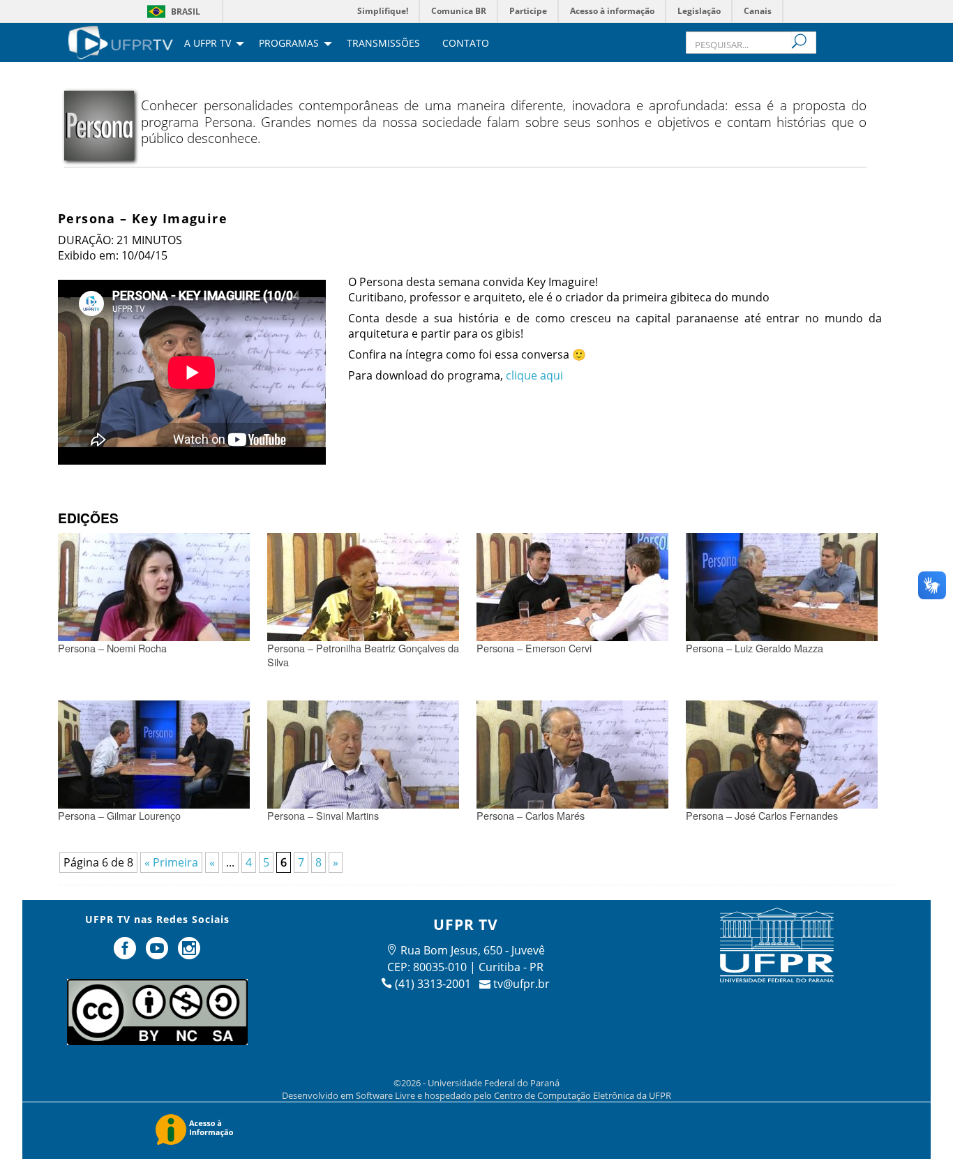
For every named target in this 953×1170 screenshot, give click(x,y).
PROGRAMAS (289, 44)
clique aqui (534, 375)
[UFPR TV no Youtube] (158, 953)
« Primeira (171, 862)
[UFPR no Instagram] (189, 953)
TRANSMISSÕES (383, 44)
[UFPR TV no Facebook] (127, 953)
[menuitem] (120, 41)
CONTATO (465, 44)
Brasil (185, 11)
